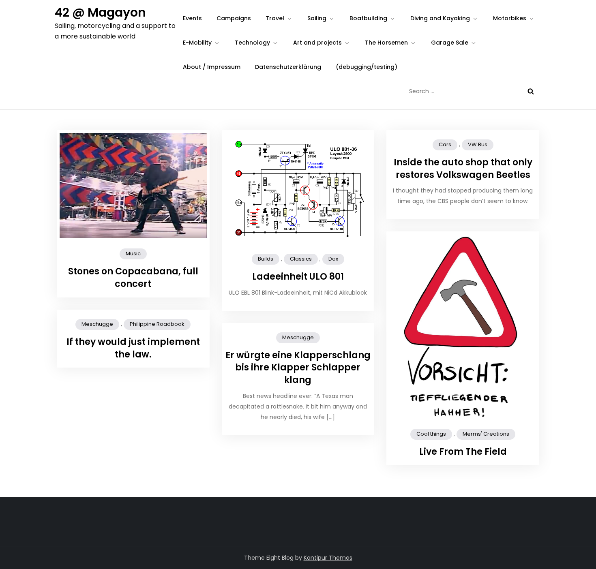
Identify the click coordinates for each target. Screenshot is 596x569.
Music (133, 253)
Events (192, 18)
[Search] (530, 91)
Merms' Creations (486, 434)
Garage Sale (449, 43)
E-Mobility (197, 43)
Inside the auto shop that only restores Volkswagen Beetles (463, 168)
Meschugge (97, 324)
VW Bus (477, 144)
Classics (301, 259)
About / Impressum (211, 67)
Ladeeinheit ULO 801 (298, 276)
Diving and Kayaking (440, 18)
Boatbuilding (368, 18)
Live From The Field (463, 451)
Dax (333, 259)
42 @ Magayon (100, 12)
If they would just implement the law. (133, 348)
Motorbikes (509, 18)
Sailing (316, 18)
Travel (275, 18)
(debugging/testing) (366, 67)
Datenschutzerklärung (288, 67)
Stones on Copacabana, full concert (133, 277)
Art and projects (317, 43)
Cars (445, 144)
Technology (252, 43)
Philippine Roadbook (157, 324)
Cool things (431, 434)
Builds (265, 259)
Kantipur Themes (328, 558)
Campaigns (234, 18)
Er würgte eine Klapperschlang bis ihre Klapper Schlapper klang (298, 368)
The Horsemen (386, 43)
